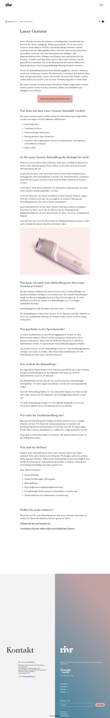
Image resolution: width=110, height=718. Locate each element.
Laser (21, 21)
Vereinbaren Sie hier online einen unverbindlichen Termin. (47, 528)
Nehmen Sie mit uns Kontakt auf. (35, 523)
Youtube (63, 692)
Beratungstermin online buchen (55, 99)
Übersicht (12, 22)
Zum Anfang (55, 716)
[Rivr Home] (8, 4)
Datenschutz (64, 713)
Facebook (63, 684)
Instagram (63, 686)
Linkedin (63, 689)
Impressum (63, 712)
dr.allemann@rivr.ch (29, 676)
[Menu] (101, 5)
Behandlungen (64, 715)
